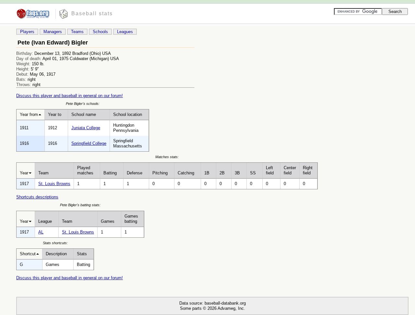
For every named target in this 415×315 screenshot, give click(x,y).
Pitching (160, 172)
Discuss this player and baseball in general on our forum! (69, 95)
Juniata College (85, 127)
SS (253, 172)
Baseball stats (92, 13)
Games (107, 221)
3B (237, 172)
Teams (77, 31)
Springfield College (88, 143)
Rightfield (308, 170)
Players (27, 31)
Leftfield (270, 170)
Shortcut (28, 253)
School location (127, 114)
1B (206, 172)
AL (40, 232)
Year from (29, 114)
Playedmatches (85, 170)
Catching (186, 172)
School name (83, 114)
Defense (134, 172)
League (45, 221)
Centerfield (290, 170)
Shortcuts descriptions (37, 197)
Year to (54, 114)
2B (222, 172)
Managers (52, 31)
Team (43, 172)
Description (56, 253)
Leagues (125, 31)
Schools (100, 31)
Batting (110, 172)
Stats (82, 253)
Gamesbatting (131, 219)
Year (24, 172)
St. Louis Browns (54, 183)
